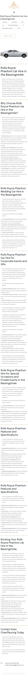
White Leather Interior (7, 28)
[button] (14, 12)
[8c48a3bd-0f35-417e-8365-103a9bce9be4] (14, 54)
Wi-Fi (19, 28)
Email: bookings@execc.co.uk (14, 665)
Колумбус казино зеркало (10, 674)
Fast (22, 22)
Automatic (14, 22)
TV (23, 25)
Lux (3, 25)
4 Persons (4, 22)
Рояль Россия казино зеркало (17, 673)
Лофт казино (22, 674)
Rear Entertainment (13, 25)
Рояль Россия (11, 672)
